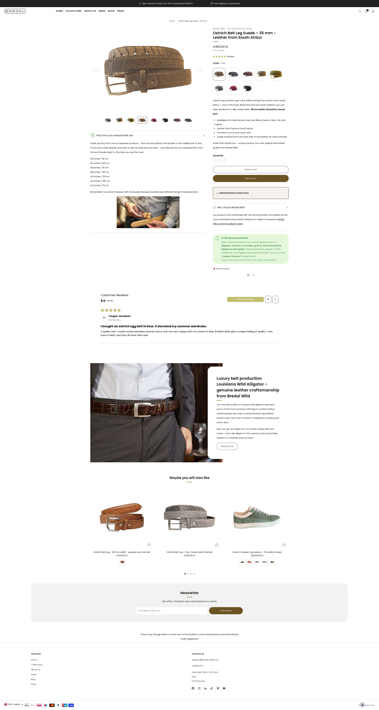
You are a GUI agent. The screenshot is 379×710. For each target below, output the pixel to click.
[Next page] (288, 517)
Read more (227, 446)
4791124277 (198, 665)
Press (120, 10)
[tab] (185, 573)
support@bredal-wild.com (205, 659)
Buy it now (250, 178)
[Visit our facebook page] (193, 688)
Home (59, 10)
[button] (219, 56)
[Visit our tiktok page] (211, 688)
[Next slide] (200, 71)
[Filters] (268, 299)
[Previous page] (90, 517)
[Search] (359, 11)
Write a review (245, 299)
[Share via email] (253, 275)
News (102, 10)
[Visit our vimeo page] (218, 688)
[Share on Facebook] (248, 275)
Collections (73, 10)
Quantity (218, 155)
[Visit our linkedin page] (205, 688)
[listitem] (166, 3)
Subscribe (226, 610)
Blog (111, 10)
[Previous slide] (96, 71)
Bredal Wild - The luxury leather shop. (232, 28)
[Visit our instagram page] (199, 688)
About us (90, 10)
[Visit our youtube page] (224, 688)
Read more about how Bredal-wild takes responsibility (249, 259)
